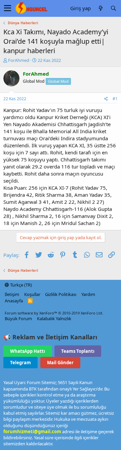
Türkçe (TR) (20, 285)
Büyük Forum (18, 318)
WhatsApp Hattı (27, 351)
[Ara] (113, 8)
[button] (7, 8)
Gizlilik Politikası (60, 294)
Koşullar (32, 294)
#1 (115, 99)
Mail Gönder (60, 363)
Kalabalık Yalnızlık (54, 318)
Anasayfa (14, 301)
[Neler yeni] (100, 8)
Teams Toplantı (77, 351)
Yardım (88, 294)
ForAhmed (18, 60)
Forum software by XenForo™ (54, 312)
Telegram (20, 363)
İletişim (12, 294)
